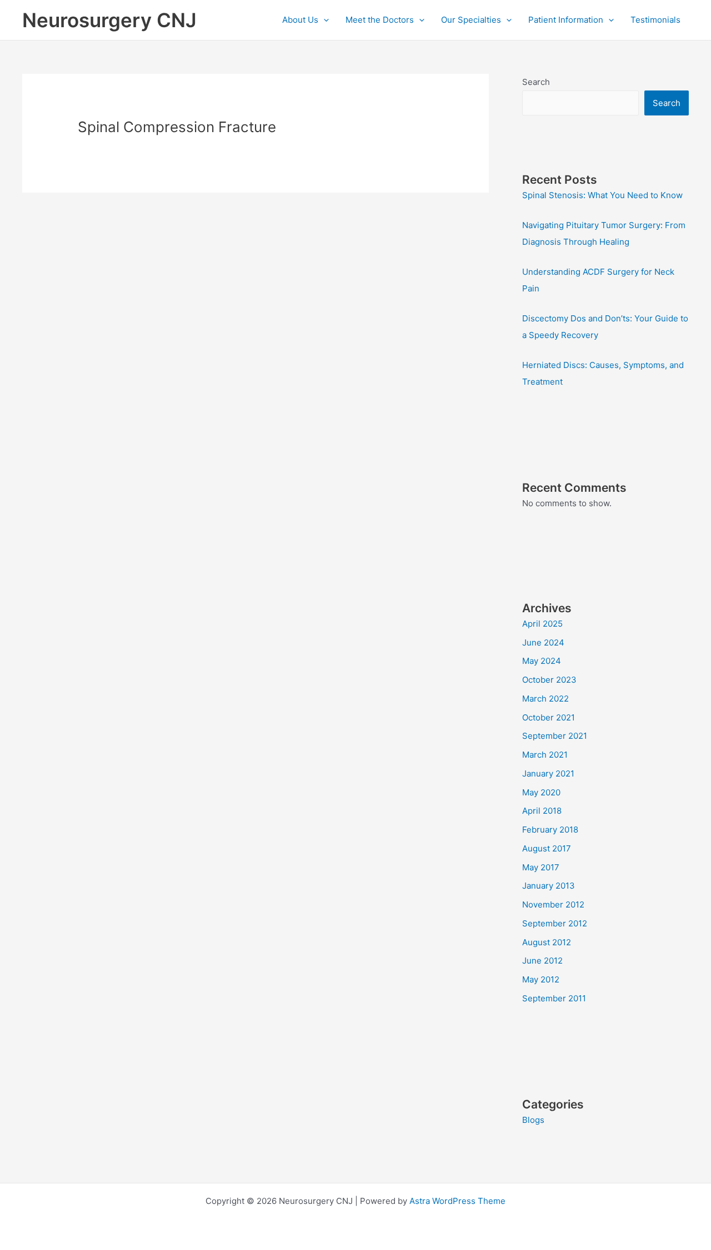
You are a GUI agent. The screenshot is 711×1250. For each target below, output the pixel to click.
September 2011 (554, 998)
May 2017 (540, 867)
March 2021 (545, 754)
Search (536, 82)
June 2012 (542, 960)
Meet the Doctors (380, 19)
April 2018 (542, 810)
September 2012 (554, 923)
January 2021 (548, 773)
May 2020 (541, 792)
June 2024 (543, 642)
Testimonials (655, 19)
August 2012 (546, 942)
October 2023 (549, 679)
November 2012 (553, 904)
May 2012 (540, 979)
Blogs (533, 1120)
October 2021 (548, 717)
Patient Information (565, 19)
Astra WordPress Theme (457, 1201)
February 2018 (550, 829)
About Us (300, 19)
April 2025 (542, 623)
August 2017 (546, 848)
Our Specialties (471, 19)
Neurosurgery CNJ (109, 20)
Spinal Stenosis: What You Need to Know (602, 195)
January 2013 (548, 885)
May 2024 (541, 661)
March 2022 (545, 698)
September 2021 (554, 735)
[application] (323, 20)
